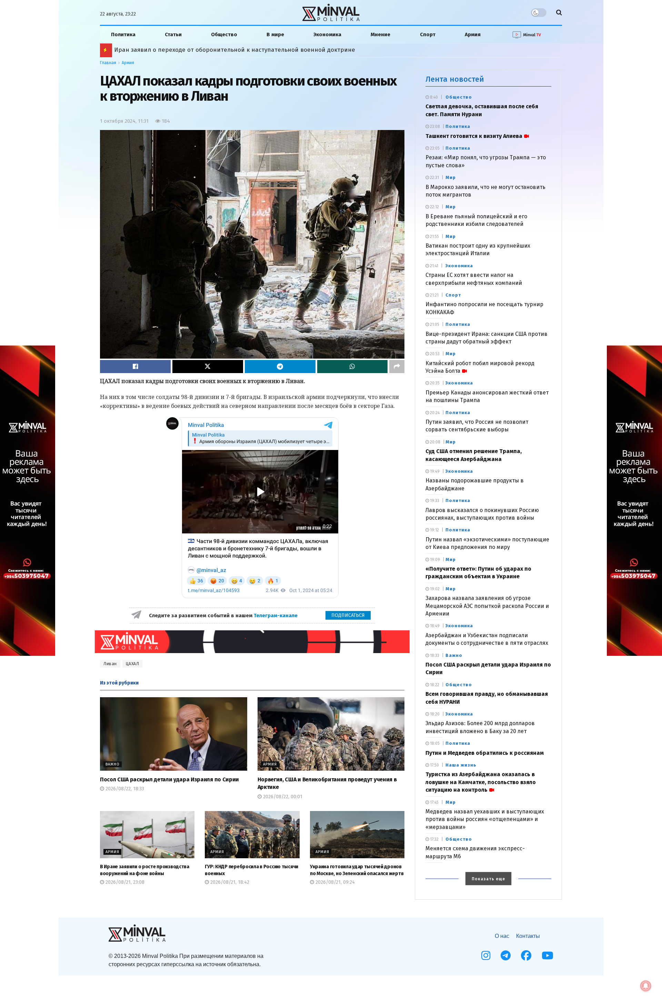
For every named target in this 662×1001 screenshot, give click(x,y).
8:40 (433, 97)
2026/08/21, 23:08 (124, 882)
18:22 (434, 684)
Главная (108, 62)
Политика (123, 34)
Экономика (327, 34)
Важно (113, 764)
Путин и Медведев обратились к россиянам (484, 753)
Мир (450, 177)
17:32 (434, 839)
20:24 (434, 412)
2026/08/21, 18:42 (229, 882)
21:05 (434, 324)
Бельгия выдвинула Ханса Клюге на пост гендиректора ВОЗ (201, 49)
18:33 (434, 655)
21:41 (433, 265)
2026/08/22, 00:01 (282, 797)
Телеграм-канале (276, 615)
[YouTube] (547, 955)
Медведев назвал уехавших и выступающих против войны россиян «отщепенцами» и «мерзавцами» (484, 819)
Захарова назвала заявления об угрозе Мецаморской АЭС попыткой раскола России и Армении (487, 606)
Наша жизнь (461, 765)
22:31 (434, 177)
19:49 (434, 471)
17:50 (434, 765)
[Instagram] (485, 955)
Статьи (173, 34)
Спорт (427, 34)
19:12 (434, 530)
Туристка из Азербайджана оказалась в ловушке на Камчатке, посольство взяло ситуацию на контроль (480, 782)
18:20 (434, 714)
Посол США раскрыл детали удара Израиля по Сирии (169, 779)
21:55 (434, 236)
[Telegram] (506, 955)
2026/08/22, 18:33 (124, 789)
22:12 (434, 206)
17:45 (434, 802)
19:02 (434, 589)
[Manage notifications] (645, 985)
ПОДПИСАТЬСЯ (348, 615)
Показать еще (488, 879)
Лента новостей (454, 79)
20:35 (434, 383)
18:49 (434, 625)
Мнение (380, 34)
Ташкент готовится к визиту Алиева (473, 136)
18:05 (434, 743)
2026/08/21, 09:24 (334, 882)
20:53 (434, 353)
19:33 (434, 500)
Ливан (110, 663)
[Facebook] (526, 955)
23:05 (434, 148)
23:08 (434, 126)
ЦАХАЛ (132, 663)
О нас (502, 936)
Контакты (528, 936)
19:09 (434, 559)
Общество (224, 34)
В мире (275, 34)
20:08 (434, 442)
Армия (473, 34)
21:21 (434, 295)
